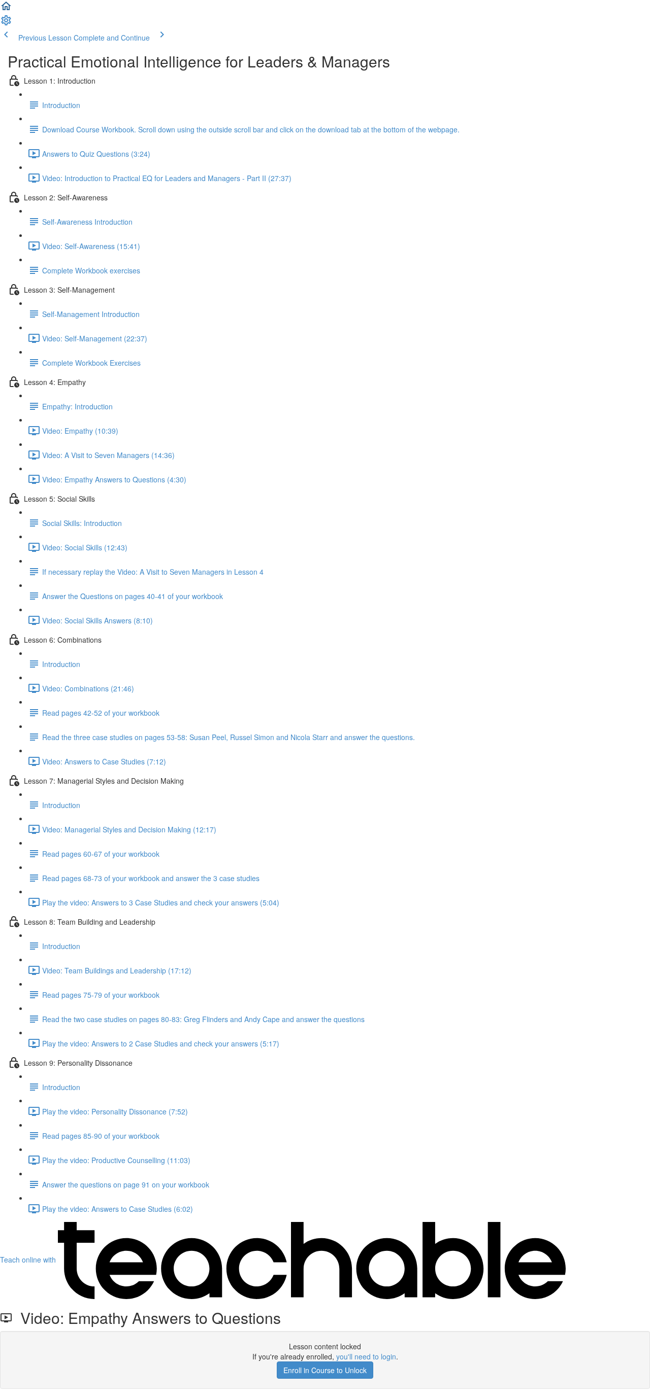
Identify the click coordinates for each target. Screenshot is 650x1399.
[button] (6, 9)
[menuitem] (6, 23)
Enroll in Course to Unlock (325, 1370)
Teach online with (29, 1259)
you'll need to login (366, 1356)
